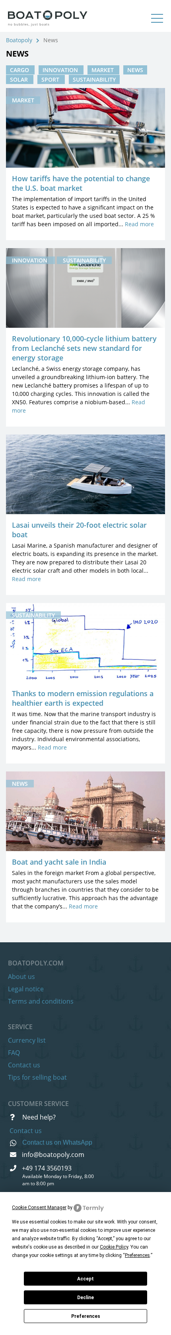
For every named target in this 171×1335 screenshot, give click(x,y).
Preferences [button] (137, 1255)
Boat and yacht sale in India (59, 862)
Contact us (24, 1065)
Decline (85, 1297)
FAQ (14, 1052)
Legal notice (26, 989)
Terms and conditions (41, 1001)
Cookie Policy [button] (114, 1247)
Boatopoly (19, 40)
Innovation (61, 70)
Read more (139, 224)
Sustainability (94, 79)
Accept (85, 1279)
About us (21, 976)
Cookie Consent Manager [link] (39, 1207)
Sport (51, 79)
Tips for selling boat (37, 1077)
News (135, 70)
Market (103, 70)
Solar (19, 79)
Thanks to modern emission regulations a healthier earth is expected (83, 698)
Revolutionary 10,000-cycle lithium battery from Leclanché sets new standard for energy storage (84, 348)
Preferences (85, 1316)
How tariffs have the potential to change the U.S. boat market (81, 183)
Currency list (27, 1040)
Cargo (20, 70)
